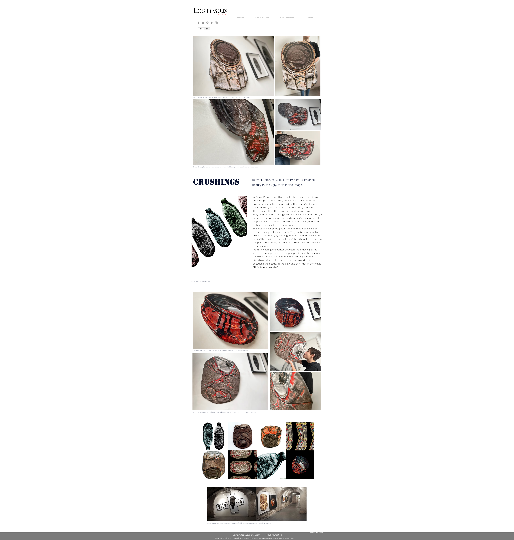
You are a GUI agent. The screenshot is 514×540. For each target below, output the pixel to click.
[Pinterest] (207, 23)
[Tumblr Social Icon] (212, 23)
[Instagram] (216, 23)
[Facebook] (198, 23)
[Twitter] (203, 23)
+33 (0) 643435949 (273, 535)
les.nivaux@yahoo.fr (250, 535)
